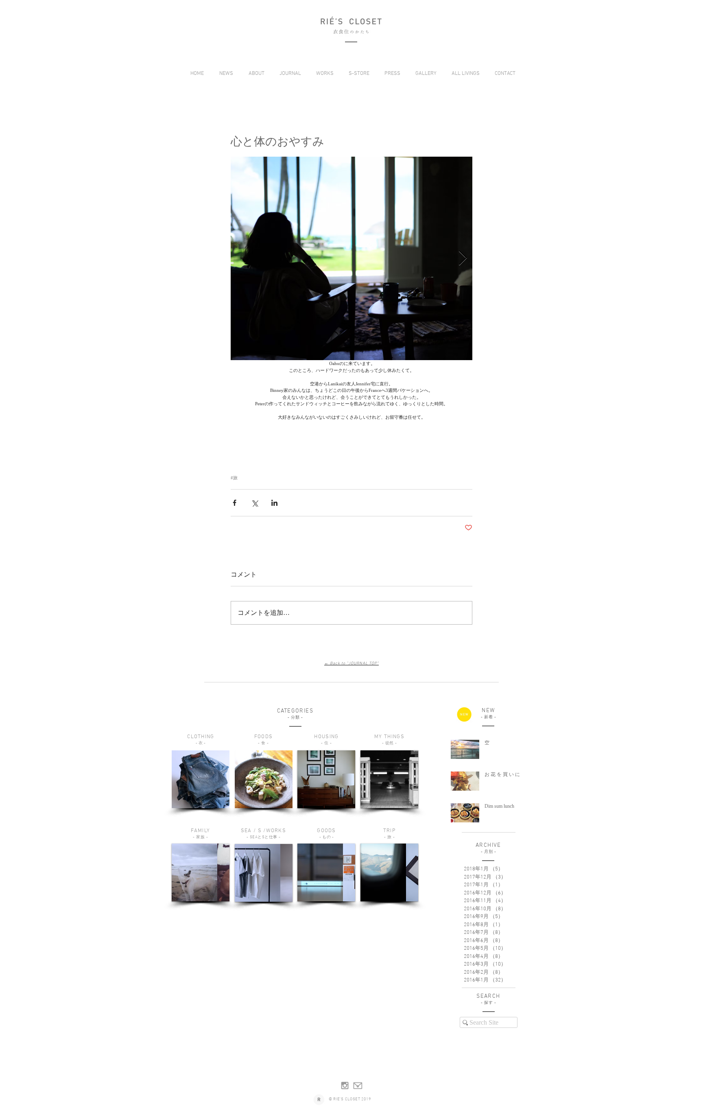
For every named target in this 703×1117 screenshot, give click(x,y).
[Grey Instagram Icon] (345, 1085)
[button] (255, 74)
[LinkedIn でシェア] (274, 503)
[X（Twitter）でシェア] (254, 503)
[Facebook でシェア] (234, 503)
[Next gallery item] (462, 259)
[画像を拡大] (351, 258)
